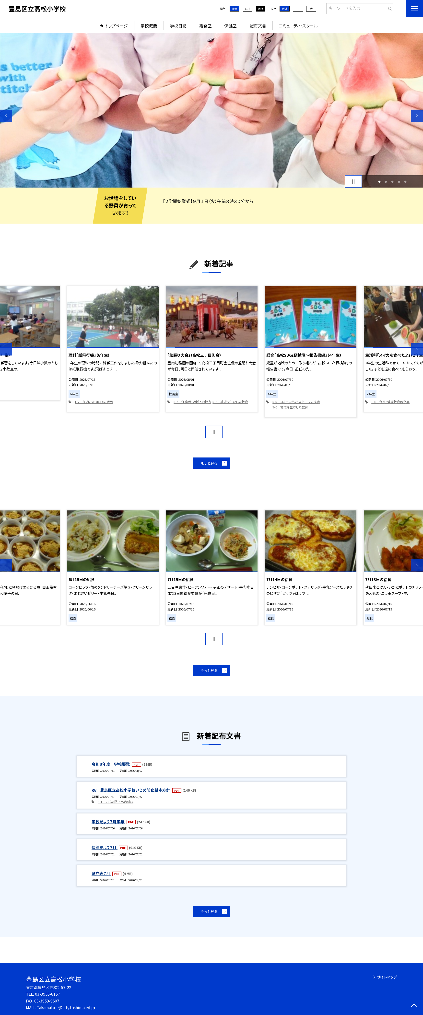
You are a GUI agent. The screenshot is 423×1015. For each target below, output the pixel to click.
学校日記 (178, 26)
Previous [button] (6, 116)
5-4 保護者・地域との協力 (192, 401)
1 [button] (379, 181)
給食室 (205, 26)
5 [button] (405, 181)
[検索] (389, 7)
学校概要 (149, 26)
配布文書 (257, 26)
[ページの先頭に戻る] (414, 1006)
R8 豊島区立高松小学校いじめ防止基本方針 (131, 790)
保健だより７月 (105, 847)
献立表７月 (101, 873)
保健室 (230, 26)
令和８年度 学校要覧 (111, 764)
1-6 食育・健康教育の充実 (390, 401)
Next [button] (417, 116)
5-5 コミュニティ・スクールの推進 (296, 401)
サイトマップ (387, 977)
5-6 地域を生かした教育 (230, 401)
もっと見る (209, 463)
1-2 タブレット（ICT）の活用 (94, 401)
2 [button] (386, 181)
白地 (247, 9)
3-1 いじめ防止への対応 (115, 801)
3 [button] (392, 181)
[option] (211, 110)
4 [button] (399, 181)
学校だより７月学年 (108, 822)
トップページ (116, 26)
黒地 (260, 9)
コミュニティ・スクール (298, 26)
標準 (284, 9)
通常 (234, 9)
